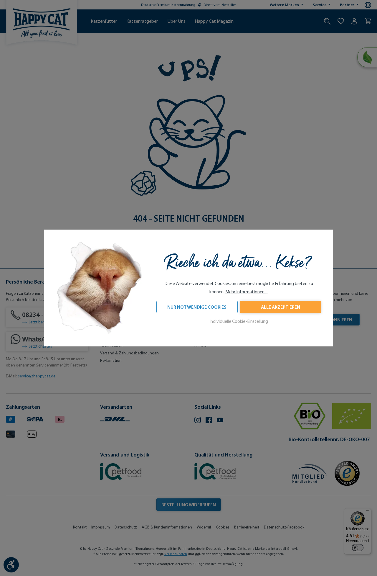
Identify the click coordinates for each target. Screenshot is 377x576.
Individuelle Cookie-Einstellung (238, 321)
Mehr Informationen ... (246, 291)
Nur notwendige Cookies (196, 307)
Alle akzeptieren (280, 307)
